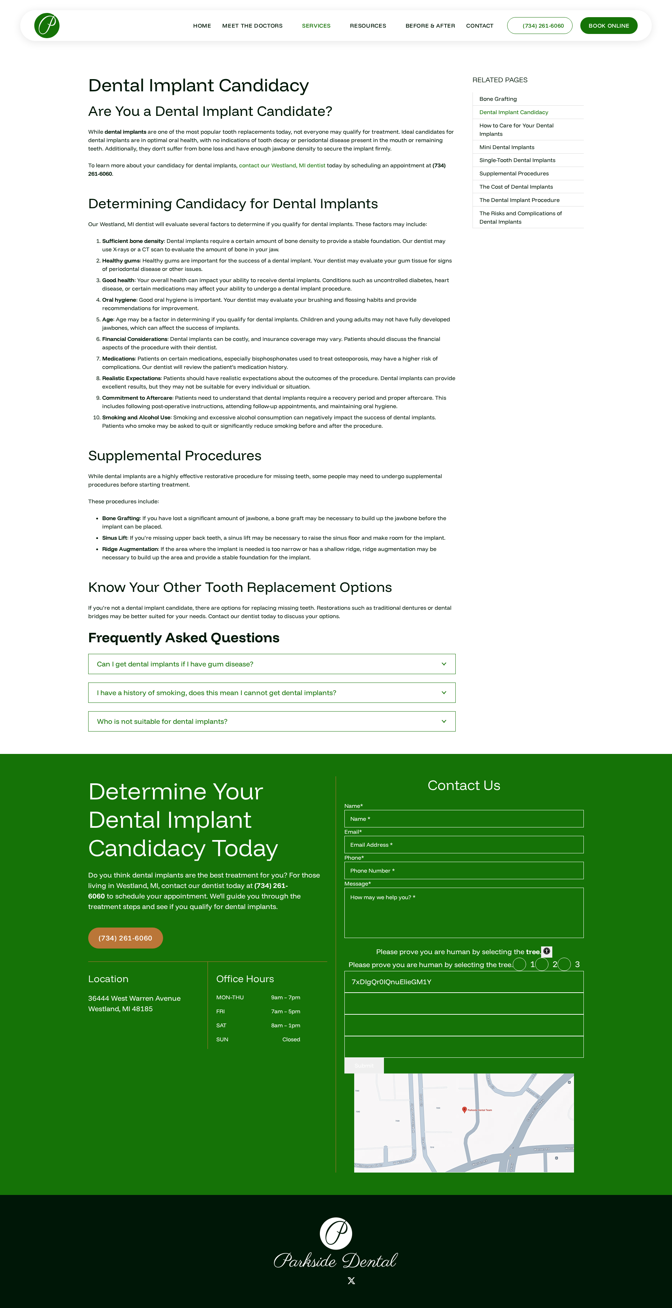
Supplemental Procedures (514, 173)
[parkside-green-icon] (46, 25)
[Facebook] (320, 1280)
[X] (351, 1281)
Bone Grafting (498, 98)
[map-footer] (464, 1123)
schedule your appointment (160, 895)
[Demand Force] (367, 1280)
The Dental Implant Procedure (519, 199)
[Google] (305, 1280)
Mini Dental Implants (506, 147)
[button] (287, 25)
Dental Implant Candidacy (513, 112)
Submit (364, 1065)
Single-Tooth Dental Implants (517, 160)
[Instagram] (335, 1281)
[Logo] (336, 1242)
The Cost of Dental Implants (516, 186)
